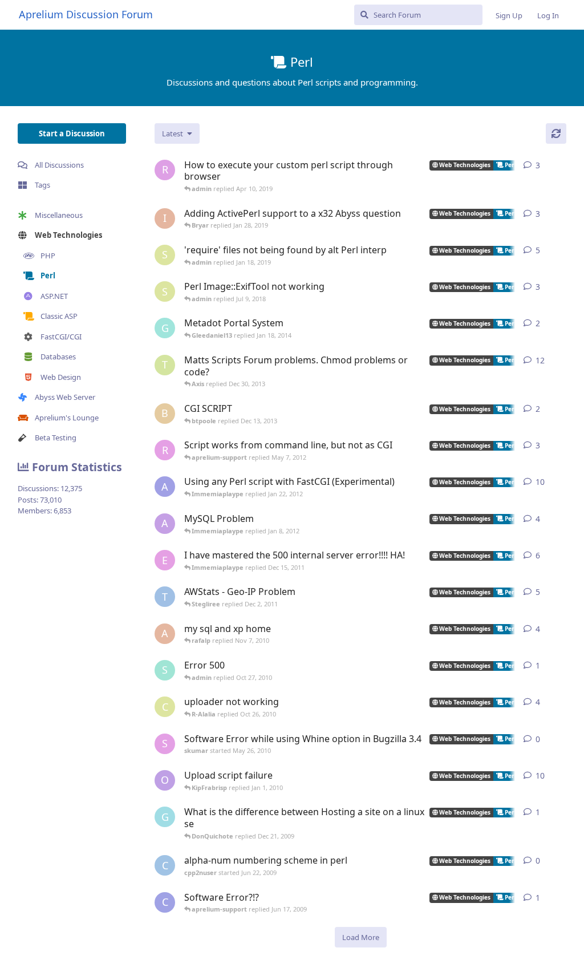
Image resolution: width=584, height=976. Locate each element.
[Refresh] (556, 133)
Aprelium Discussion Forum (86, 14)
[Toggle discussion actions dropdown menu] (561, 165)
